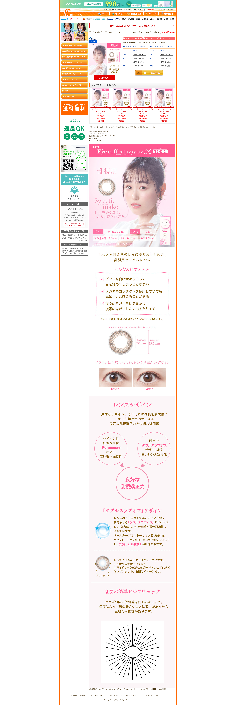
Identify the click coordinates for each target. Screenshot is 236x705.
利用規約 (83, 695)
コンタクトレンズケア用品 (72, 85)
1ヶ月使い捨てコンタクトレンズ (74, 57)
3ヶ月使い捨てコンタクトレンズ (74, 62)
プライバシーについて (95, 695)
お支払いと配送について (134, 695)
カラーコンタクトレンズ (72, 79)
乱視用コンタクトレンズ (72, 68)
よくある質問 (148, 695)
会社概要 (74, 695)
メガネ (66, 91)
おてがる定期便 (69, 96)
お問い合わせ (160, 695)
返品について (118, 695)
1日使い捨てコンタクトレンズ (73, 45)
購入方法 (109, 695)
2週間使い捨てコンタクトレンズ (74, 51)
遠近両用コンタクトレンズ (72, 74)
